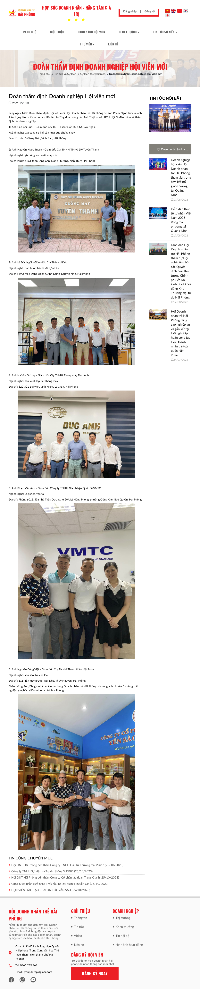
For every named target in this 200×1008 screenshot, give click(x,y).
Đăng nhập (130, 11)
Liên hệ (79, 944)
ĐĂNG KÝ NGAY (95, 973)
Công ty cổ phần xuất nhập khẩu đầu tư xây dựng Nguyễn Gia (59, 883)
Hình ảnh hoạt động (129, 944)
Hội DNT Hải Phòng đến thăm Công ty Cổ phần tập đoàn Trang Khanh (65, 877)
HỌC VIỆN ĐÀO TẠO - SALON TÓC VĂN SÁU (50, 890)
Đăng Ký (150, 11)
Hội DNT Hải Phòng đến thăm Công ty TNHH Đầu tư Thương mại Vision (67, 865)
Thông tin (80, 917)
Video (78, 935)
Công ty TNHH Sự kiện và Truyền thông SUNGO (52, 871)
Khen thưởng (125, 926)
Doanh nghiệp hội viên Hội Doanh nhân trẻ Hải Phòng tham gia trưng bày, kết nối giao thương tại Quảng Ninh (181, 178)
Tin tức (79, 926)
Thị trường (123, 917)
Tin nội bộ (122, 935)
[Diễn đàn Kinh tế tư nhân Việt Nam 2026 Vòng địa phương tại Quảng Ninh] (158, 213)
